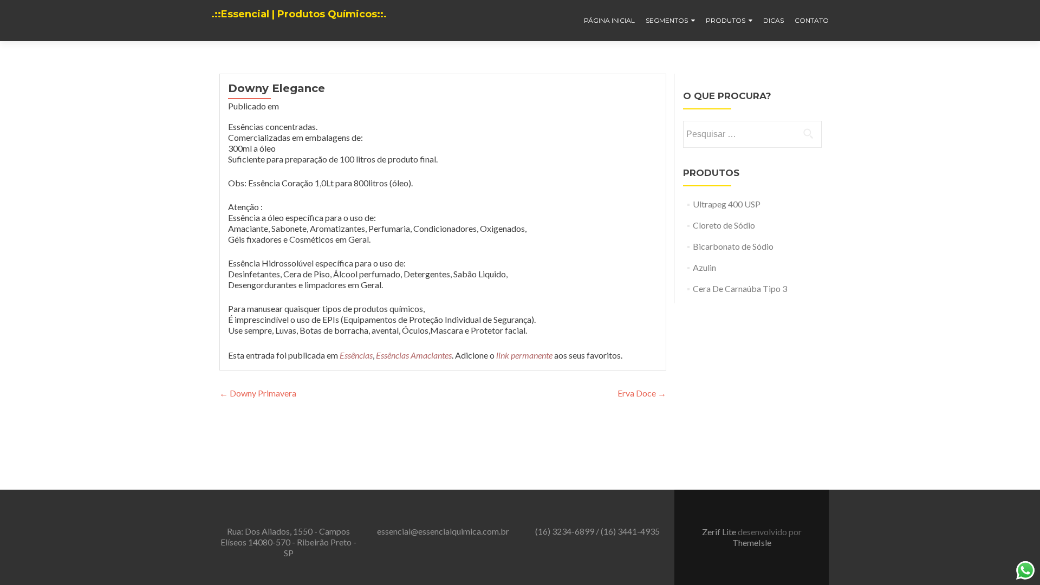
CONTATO (812, 20)
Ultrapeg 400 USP (726, 204)
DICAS (773, 20)
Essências (356, 355)
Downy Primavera (257, 393)
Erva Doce (642, 393)
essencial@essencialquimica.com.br (443, 531)
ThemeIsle (751, 542)
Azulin (704, 267)
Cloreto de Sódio (724, 225)
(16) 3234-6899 (565, 531)
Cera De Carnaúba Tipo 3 (740, 288)
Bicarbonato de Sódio (733, 246)
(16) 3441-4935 (630, 531)
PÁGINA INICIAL (609, 20)
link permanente (524, 355)
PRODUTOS (725, 20)
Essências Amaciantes (414, 355)
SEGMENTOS (667, 20)
